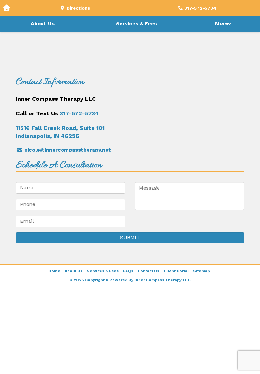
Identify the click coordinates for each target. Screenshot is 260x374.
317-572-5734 (79, 113)
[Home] (8, 8)
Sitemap (201, 271)
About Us (43, 24)
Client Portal (176, 271)
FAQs (128, 271)
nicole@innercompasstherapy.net (67, 150)
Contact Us (148, 271)
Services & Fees (136, 24)
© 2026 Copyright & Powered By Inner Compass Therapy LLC (130, 280)
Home (54, 271)
